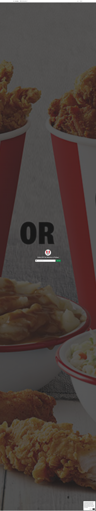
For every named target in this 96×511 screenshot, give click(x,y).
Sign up (81, 1)
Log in (78, 1)
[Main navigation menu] (14, 1)
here (87, 507)
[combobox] (46, 260)
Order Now (58, 260)
